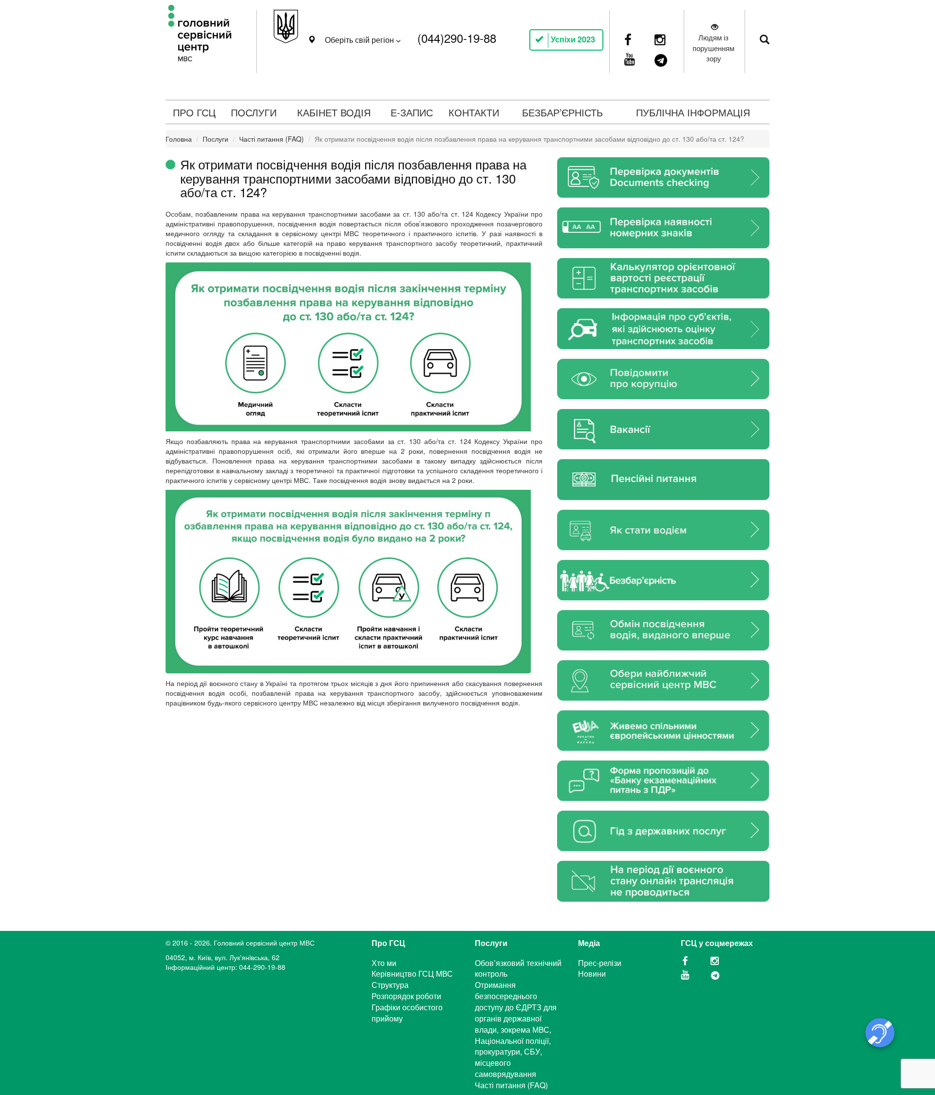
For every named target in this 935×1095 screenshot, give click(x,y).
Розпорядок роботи (406, 996)
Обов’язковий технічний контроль (518, 968)
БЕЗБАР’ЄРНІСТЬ (562, 112)
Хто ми (384, 962)
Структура (390, 984)
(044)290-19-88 (456, 37)
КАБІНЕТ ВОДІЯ (334, 112)
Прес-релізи (599, 962)
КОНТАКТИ (474, 112)
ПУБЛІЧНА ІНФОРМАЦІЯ (693, 112)
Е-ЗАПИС (412, 112)
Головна (179, 139)
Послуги (215, 139)
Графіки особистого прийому (407, 1013)
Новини (592, 973)
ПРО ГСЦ (194, 112)
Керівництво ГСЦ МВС (412, 973)
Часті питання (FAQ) (271, 139)
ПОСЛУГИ (254, 112)
